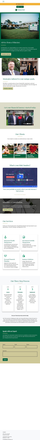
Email (16, 344)
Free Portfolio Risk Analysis (20, 194)
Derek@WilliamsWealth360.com (8, 439)
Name (4, 344)
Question (5, 350)
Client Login (20, 6)
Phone (27, 344)
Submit (5, 359)
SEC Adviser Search (20, 4)
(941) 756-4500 (7, 433)
